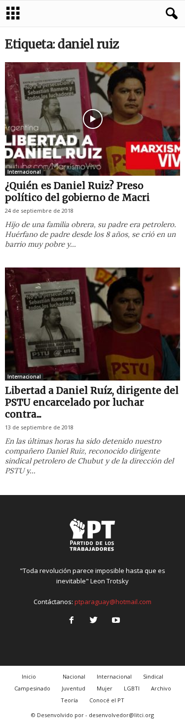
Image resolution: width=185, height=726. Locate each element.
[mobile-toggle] (13, 13)
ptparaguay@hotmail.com (112, 601)
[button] (170, 14)
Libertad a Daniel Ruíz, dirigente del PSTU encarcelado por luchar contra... (92, 402)
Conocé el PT (106, 700)
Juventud (73, 688)
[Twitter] (93, 620)
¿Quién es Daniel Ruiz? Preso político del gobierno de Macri (77, 191)
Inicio (29, 676)
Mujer (104, 688)
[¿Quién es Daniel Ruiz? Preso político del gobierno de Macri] (92, 119)
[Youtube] (115, 620)
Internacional (24, 171)
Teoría (69, 700)
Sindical (153, 676)
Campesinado (32, 688)
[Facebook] (71, 620)
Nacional (74, 676)
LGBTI (132, 688)
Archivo (161, 688)
